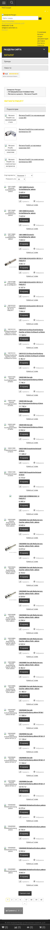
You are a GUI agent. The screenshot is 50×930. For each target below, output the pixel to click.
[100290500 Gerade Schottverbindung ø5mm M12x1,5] (10, 736)
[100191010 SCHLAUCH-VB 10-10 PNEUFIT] (10, 308)
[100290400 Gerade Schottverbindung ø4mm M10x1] (10, 712)
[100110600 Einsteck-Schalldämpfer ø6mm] (10, 213)
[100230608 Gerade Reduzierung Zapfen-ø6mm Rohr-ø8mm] (10, 618)
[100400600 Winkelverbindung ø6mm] (10, 849)
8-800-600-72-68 (7, 25)
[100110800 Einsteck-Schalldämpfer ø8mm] (10, 236)
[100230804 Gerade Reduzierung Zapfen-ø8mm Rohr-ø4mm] (10, 642)
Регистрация (6, 8)
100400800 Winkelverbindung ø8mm (32, 870)
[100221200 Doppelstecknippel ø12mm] (10, 473)
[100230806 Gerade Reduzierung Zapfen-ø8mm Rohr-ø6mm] (10, 689)
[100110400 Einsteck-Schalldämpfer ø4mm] (10, 189)
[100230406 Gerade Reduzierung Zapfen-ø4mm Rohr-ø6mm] (10, 523)
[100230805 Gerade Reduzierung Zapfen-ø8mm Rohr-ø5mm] (10, 665)
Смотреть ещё (25, 893)
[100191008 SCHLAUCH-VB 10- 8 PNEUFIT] (10, 283)
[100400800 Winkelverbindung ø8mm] (10, 871)
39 (36, 900)
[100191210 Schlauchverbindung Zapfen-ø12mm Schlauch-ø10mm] (10, 332)
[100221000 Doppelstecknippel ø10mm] (10, 450)
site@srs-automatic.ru (9, 28)
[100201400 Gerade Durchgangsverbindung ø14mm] (10, 427)
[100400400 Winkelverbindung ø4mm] (10, 806)
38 (31, 900)
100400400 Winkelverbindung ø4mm (32, 805)
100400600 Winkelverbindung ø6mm (32, 848)
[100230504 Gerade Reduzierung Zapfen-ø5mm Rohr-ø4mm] (10, 548)
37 (26, 900)
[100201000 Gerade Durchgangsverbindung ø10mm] (10, 379)
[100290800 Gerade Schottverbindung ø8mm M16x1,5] (10, 783)
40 (41, 900)
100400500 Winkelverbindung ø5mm (32, 827)
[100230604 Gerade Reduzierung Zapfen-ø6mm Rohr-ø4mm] (10, 570)
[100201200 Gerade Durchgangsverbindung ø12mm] (10, 403)
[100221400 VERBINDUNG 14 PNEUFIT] (10, 496)
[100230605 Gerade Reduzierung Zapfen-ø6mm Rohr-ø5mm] (10, 595)
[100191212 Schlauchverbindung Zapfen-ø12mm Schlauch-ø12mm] (10, 355)
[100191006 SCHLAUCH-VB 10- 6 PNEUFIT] (10, 262)
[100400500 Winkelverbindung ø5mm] (10, 828)
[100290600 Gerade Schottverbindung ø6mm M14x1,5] (10, 760)
